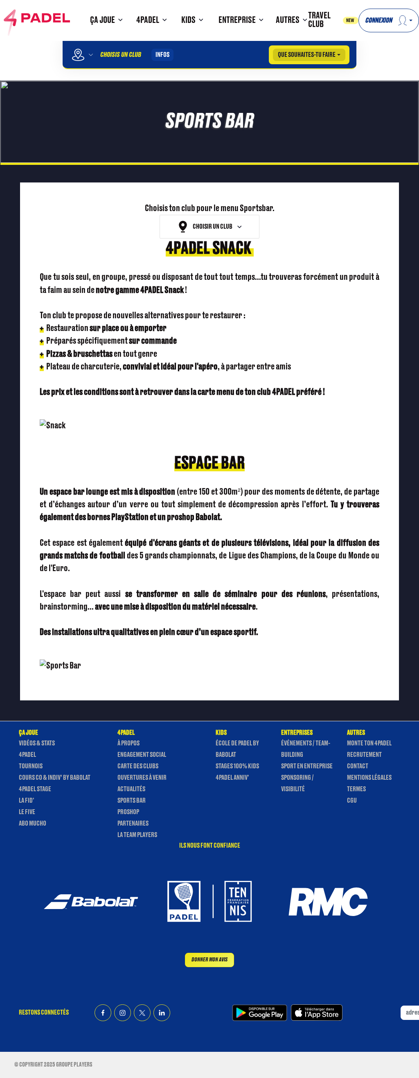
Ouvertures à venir (142, 777)
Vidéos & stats (37, 743)
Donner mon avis (209, 959)
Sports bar (131, 800)
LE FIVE (27, 812)
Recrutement (364, 755)
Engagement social (141, 755)
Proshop (128, 812)
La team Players (137, 835)
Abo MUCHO (32, 823)
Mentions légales (369, 777)
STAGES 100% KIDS (237, 766)
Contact (357, 766)
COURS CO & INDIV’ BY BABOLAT (54, 777)
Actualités (131, 789)
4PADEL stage (35, 789)
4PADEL (27, 755)
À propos (128, 743)
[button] (105, 20)
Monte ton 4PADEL (369, 743)
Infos (162, 55)
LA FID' (26, 800)
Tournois (31, 766)
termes (356, 789)
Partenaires (133, 823)
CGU (352, 800)
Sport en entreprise (307, 766)
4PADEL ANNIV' (232, 777)
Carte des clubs (137, 766)
